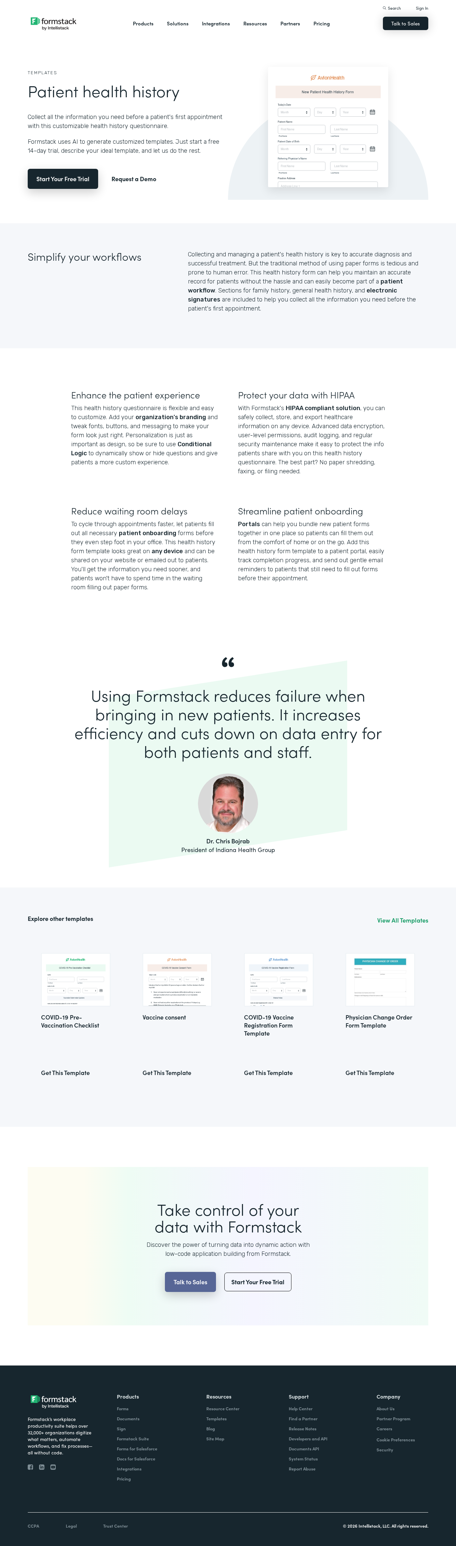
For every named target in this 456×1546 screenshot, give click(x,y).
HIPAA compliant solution (323, 408)
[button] (143, 23)
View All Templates (402, 920)
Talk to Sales (405, 23)
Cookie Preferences (396, 1439)
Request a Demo (133, 178)
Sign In (422, 8)
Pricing (321, 23)
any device (167, 551)
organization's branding (171, 417)
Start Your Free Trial (62, 178)
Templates (42, 72)
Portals (249, 524)
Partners (290, 23)
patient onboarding (147, 533)
